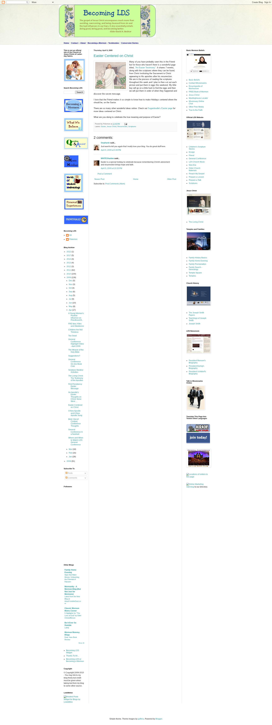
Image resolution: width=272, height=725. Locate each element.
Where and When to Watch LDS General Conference (75, 441)
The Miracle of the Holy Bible (76, 351)
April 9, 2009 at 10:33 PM (111, 168)
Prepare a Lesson (196, 177)
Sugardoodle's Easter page (160, 108)
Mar (71, 449)
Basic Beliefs (194, 80)
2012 (69, 266)
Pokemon (73, 239)
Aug (71, 295)
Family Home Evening (198, 261)
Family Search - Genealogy (195, 268)
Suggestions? (74, 356)
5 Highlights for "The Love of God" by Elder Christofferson (73, 615)
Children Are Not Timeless (75, 331)
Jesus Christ (111, 126)
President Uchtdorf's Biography (197, 372)
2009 (69, 277)
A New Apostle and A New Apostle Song (75, 413)
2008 (69, 461)
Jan (70, 457)
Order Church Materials (194, 169)
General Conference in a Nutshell (75, 431)
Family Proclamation (197, 264)
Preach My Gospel (196, 174)
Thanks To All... (72, 656)
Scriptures (132, 126)
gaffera (141, 719)
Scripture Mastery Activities (75, 371)
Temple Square (195, 273)
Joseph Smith (194, 324)
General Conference (197, 158)
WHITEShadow (107, 158)
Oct (70, 288)
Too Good (72, 336)
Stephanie (105, 143)
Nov (71, 284)
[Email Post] (125, 124)
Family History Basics (198, 258)
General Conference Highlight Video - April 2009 (76, 342)
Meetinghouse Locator (198, 98)
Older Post (171, 179)
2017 (69, 255)
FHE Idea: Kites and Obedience (76, 325)
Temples (192, 276)
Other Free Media (196, 107)
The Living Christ (196, 222)
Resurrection (122, 126)
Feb (71, 453)
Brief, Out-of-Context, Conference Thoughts (74, 422)
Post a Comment (105, 174)
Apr (70, 310)
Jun (70, 303)
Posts (70, 473)
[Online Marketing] (195, 484)
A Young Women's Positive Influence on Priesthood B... (76, 316)
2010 (69, 274)
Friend (191, 155)
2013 (69, 263)
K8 (70, 235)
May (71, 306)
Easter (103, 126)
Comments (72, 478)
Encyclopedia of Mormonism (195, 87)
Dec (71, 281)
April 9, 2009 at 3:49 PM (111, 150)
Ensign (192, 152)
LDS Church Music (197, 162)
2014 (69, 259)
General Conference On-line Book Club (75, 362)
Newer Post (99, 179)
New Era (192, 165)
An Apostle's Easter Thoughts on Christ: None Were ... (74, 397)
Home (135, 179)
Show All (81, 643)
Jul (70, 299)
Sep (71, 292)
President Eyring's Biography (196, 367)
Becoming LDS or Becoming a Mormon (75, 660)
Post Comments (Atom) (115, 184)
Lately (67, 628)
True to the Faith (196, 110)
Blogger (159, 719)
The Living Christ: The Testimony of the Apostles (75, 378)
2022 (69, 252)
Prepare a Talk (195, 180)
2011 (69, 270)
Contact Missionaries (198, 83)
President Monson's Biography (197, 361)
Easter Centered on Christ (113, 56)
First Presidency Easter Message (75, 386)
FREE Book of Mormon (198, 92)
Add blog (190, 487)
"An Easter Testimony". (146, 67)
